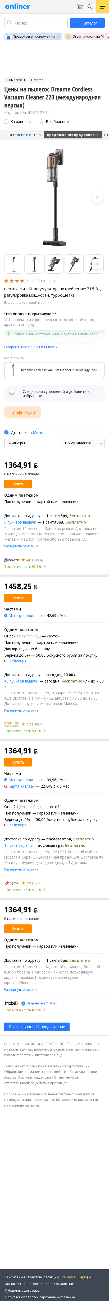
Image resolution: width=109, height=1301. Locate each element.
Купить (18, 483)
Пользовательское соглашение (49, 1284)
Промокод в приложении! (34, 36)
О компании (15, 1277)
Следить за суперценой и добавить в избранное (56, 393)
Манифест (13, 1284)
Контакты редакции (43, 1277)
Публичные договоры (22, 1290)
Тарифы (84, 1277)
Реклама (68, 1277)
